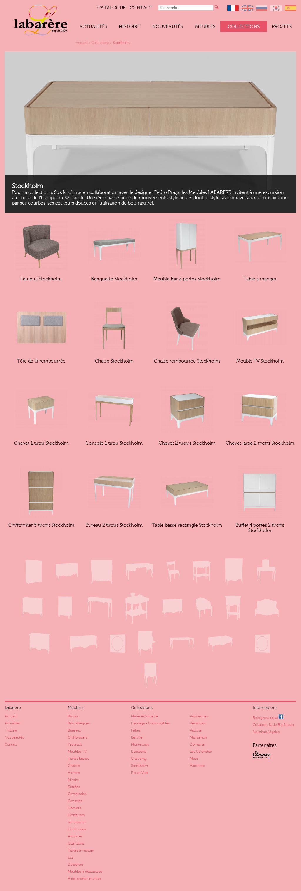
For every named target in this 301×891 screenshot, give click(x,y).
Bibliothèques (79, 723)
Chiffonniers (77, 737)
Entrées (74, 787)
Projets (282, 26)
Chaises (74, 766)
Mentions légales (266, 732)
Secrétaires (76, 822)
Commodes (77, 794)
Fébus (136, 730)
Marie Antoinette (144, 716)
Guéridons (76, 843)
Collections (244, 26)
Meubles (205, 26)
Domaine (197, 744)
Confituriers (77, 829)
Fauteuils (75, 744)
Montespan (140, 744)
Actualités (93, 26)
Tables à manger (81, 850)
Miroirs (73, 780)
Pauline (196, 730)
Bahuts (73, 716)
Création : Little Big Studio (273, 725)
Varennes (197, 766)
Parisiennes (199, 716)
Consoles (75, 801)
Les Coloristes (201, 751)
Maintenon (198, 737)
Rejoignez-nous (266, 718)
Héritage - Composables (150, 723)
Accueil (82, 43)
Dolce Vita (139, 773)
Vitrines (74, 773)
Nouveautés (167, 26)
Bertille (136, 737)
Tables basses (78, 759)
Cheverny (138, 759)
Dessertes (75, 864)
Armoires (75, 836)
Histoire (129, 26)
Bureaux (74, 730)
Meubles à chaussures (85, 872)
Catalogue (111, 8)
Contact (141, 8)
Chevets (74, 808)
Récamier (197, 723)
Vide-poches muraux (84, 879)
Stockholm (121, 43)
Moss (194, 759)
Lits (70, 857)
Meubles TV (77, 751)
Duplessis (138, 751)
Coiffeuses (76, 815)
